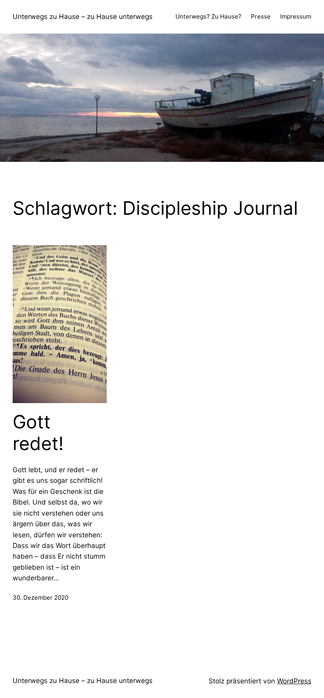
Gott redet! (38, 433)
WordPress (294, 681)
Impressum (295, 16)
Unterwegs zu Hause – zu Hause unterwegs (83, 16)
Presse (261, 16)
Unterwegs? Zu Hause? (208, 16)
